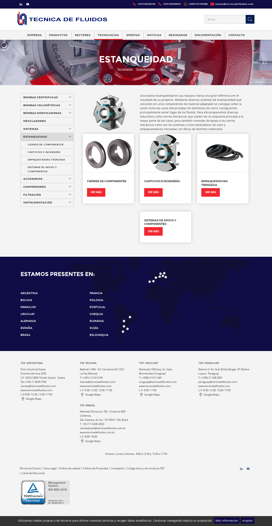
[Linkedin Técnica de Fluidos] (21, 5)
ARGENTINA (29, 293)
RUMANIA (97, 321)
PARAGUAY (28, 307)
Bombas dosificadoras (42, 113)
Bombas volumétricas (41, 105)
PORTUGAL (98, 307)
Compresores (34, 187)
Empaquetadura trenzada (46, 159)
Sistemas (30, 129)
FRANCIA (96, 293)
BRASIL (26, 335)
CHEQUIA (96, 314)
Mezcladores (34, 121)
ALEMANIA (28, 321)
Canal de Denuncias (33, 473)
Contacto (237, 35)
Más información (226, 520)
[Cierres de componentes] (108, 153)
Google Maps (33, 399)
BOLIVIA (26, 300)
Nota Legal (50, 468)
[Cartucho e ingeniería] (165, 153)
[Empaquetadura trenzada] (222, 153)
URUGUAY (28, 314)
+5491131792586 (198, 4)
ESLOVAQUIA (99, 335)
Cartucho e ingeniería (44, 152)
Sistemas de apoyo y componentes (42, 169)
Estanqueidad (145, 69)
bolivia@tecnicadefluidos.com (97, 382)
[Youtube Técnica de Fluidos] (27, 5)
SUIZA (94, 328)
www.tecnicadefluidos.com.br (97, 432)
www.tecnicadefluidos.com (36, 390)
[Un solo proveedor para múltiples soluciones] (62, 18)
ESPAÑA (26, 328)
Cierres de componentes (46, 144)
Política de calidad (69, 468)
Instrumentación (37, 202)
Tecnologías (125, 69)
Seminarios (178, 35)
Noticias (154, 35)
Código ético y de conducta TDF (145, 468)
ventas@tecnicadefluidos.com (38, 386)
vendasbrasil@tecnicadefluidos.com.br (103, 428)
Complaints (117, 468)
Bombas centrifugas (40, 97)
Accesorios (32, 179)
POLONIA (96, 300)
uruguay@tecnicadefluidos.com (158, 382)
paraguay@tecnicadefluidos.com (217, 382)
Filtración (32, 194)
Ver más (96, 192)
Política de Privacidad (95, 468)
